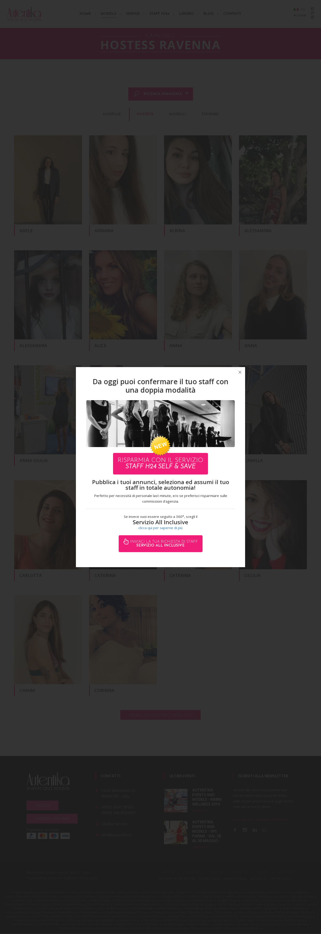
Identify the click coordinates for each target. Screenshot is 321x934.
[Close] (240, 372)
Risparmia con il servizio (160, 463)
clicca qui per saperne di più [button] (160, 527)
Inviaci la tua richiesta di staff (163, 543)
